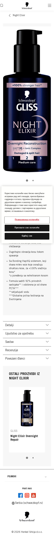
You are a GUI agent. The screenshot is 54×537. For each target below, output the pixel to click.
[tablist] (27, 180)
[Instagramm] (27, 495)
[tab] (27, 180)
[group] (27, 106)
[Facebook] (20, 495)
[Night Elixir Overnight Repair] (27, 420)
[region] (27, 214)
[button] (27, 476)
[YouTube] (33, 495)
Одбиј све (27, 236)
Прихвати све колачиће (27, 228)
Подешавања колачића (27, 220)
